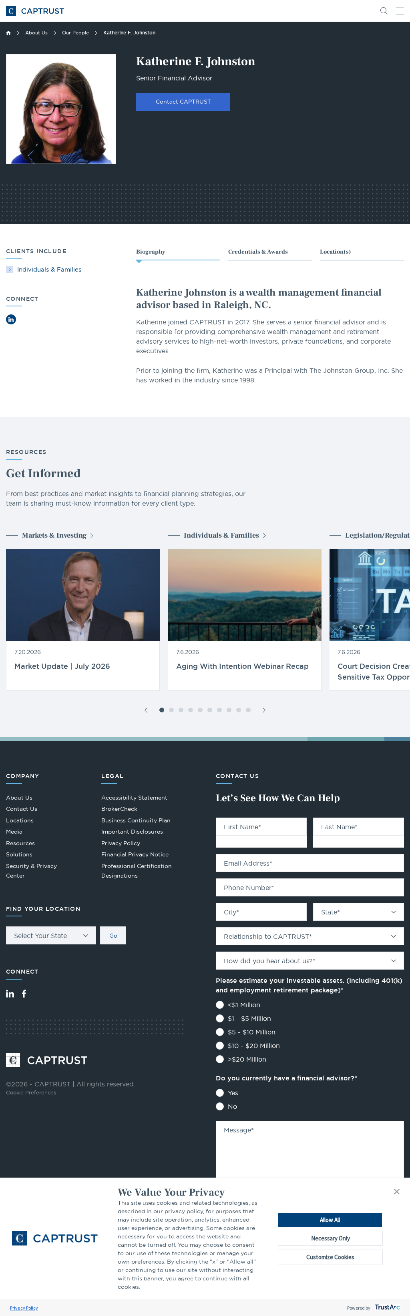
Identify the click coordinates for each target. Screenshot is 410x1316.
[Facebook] (24, 994)
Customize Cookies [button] (330, 1257)
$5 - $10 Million (251, 1032)
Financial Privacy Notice (135, 854)
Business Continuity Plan (136, 820)
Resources (20, 843)
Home (8, 32)
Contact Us (21, 808)
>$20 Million (247, 1059)
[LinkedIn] (10, 994)
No (232, 1106)
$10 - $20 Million (254, 1046)
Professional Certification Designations (136, 872)
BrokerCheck (119, 810)
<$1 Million (244, 1005)
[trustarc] (387, 1308)
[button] (397, 1192)
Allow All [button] (330, 1220)
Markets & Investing (54, 535)
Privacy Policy (24, 1308)
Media (14, 831)
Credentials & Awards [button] (258, 252)
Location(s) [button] (335, 252)
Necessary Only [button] (330, 1238)
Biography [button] (150, 252)
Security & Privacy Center (31, 871)
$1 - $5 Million (249, 1018)
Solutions (19, 854)
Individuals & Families (49, 269)
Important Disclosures (132, 831)
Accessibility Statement (134, 797)
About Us (36, 33)
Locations (20, 820)
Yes (233, 1093)
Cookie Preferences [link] (31, 1092)
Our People (75, 33)
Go (113, 935)
